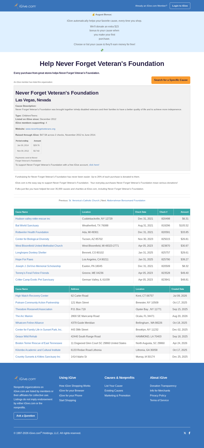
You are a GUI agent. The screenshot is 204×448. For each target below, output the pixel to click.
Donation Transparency (163, 385)
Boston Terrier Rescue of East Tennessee (38, 343)
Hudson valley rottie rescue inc (32, 218)
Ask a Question (25, 415)
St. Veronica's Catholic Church (84, 200)
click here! (94, 165)
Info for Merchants (160, 390)
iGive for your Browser (71, 390)
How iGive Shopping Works (74, 385)
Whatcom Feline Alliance (29, 322)
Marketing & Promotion (117, 395)
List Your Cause (114, 385)
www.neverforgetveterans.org (40, 129)
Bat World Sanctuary (27, 225)
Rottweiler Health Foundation (32, 232)
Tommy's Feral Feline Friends (32, 273)
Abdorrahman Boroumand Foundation (126, 200)
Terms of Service (159, 400)
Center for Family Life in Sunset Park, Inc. (38, 329)
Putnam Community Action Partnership (37, 302)
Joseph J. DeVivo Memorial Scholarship (38, 266)
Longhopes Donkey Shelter (30, 252)
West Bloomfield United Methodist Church (39, 245)
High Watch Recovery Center (31, 295)
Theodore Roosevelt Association (33, 309)
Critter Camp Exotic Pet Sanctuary (34, 279)
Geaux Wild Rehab (26, 336)
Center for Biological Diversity (32, 239)
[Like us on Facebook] (189, 433)
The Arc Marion (24, 316)
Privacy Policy (158, 395)
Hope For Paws (24, 259)
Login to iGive (180, 5)
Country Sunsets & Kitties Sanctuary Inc (37, 356)
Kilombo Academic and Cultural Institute (38, 350)
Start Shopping (67, 400)
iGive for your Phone (70, 395)
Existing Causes (114, 390)
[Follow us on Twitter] (185, 433)
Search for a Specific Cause (171, 80)
